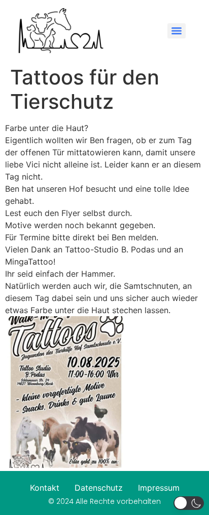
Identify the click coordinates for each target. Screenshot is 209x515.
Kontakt (44, 488)
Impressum (159, 488)
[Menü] (176, 30)
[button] (188, 503)
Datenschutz (99, 488)
